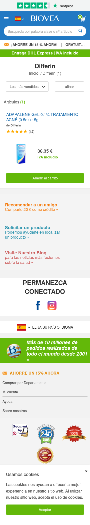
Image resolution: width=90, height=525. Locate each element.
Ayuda (7, 401)
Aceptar (45, 509)
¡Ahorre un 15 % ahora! (34, 44)
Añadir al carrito (45, 177)
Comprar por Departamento (24, 382)
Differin (15, 125)
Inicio (34, 73)
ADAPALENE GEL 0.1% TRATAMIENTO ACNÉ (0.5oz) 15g (42, 117)
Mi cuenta (10, 391)
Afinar (69, 86)
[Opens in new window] (38, 306)
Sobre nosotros (14, 410)
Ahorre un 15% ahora (35, 373)
